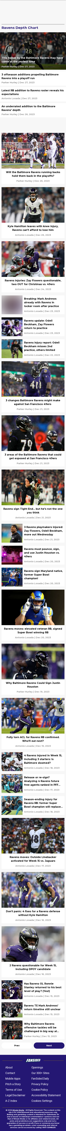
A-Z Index (11, 1100)
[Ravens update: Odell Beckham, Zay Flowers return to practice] (33, 326)
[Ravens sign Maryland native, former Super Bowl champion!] (33, 577)
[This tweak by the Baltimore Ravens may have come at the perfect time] (33, 51)
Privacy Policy (39, 1084)
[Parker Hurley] (9, 66)
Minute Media (18, 1110)
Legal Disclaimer (15, 1095)
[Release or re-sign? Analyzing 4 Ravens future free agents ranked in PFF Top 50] (33, 783)
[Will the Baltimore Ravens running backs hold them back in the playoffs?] (33, 158)
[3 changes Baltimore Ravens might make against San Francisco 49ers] (33, 386)
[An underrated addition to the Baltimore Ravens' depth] (33, 110)
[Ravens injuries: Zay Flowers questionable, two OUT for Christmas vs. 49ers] (33, 266)
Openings (37, 1067)
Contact (10, 1073)
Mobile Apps (12, 1078)
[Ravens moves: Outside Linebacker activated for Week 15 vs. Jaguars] (33, 843)
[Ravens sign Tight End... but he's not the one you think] (33, 495)
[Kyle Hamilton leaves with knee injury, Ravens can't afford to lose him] (33, 212)
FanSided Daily (40, 1078)
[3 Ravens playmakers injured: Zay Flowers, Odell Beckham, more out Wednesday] (33, 533)
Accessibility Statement (46, 1095)
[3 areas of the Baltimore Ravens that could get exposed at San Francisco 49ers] (33, 440)
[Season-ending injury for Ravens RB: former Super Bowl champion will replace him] (33, 805)
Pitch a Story (13, 1084)
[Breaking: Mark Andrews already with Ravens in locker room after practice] (33, 304)
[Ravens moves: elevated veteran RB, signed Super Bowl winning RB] (33, 615)
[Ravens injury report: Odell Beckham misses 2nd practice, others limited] (33, 348)
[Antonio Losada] (11, 98)
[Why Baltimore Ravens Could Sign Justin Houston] (33, 669)
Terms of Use (13, 1089)
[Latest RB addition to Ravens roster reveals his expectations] (33, 94)
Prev (16, 1045)
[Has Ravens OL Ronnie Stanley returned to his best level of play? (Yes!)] (33, 989)
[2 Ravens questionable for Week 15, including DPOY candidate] (33, 951)
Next (49, 1045)
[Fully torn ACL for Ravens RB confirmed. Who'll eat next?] (33, 723)
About (9, 1067)
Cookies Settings (41, 1100)
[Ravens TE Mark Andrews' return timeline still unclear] (33, 1009)
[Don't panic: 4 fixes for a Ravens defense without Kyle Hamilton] (33, 897)
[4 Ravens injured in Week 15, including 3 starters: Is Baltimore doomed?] (33, 761)
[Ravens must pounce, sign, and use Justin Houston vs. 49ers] (33, 555)
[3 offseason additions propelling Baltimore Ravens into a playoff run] (33, 78)
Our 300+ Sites (40, 1073)
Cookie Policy (39, 1089)
